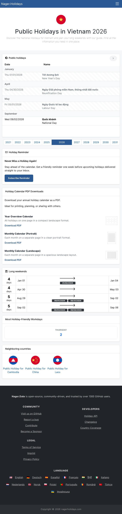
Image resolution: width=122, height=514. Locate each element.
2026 (62, 142)
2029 (96, 142)
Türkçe (108, 484)
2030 (106, 142)
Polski (53, 484)
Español (55, 477)
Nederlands (18, 484)
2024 (37, 142)
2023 (27, 142)
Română (91, 484)
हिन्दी (89, 477)
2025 (47, 142)
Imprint (31, 453)
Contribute (31, 425)
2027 (77, 142)
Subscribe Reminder (19, 178)
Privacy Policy (31, 459)
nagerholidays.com (71, 509)
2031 (115, 142)
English (19, 477)
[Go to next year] (113, 58)
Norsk (37, 484)
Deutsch (37, 477)
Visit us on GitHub (31, 413)
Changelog (91, 421)
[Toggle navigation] (117, 4)
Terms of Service (31, 447)
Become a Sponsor (31, 431)
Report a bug (31, 419)
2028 (86, 142)
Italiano (105, 477)
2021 (8, 142)
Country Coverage (90, 427)
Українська (63, 491)
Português (71, 484)
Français (73, 477)
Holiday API (90, 415)
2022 (18, 142)
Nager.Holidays (11, 4)
